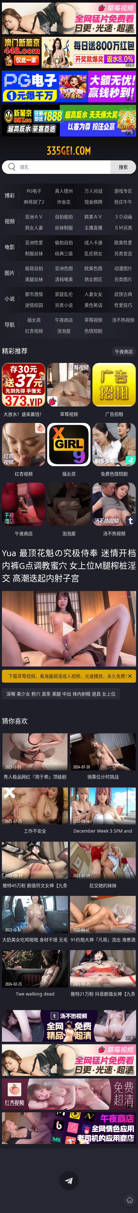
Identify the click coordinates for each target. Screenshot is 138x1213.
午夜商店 (64, 320)
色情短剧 (93, 331)
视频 (9, 221)
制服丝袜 (34, 253)
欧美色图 (93, 268)
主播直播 (93, 228)
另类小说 (64, 305)
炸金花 (64, 202)
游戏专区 (123, 191)
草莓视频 (93, 320)
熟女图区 (93, 279)
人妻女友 (93, 294)
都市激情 (34, 294)
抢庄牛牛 (123, 202)
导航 (9, 324)
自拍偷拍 (64, 217)
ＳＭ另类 (123, 228)
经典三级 (64, 253)
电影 (9, 247)
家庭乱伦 (64, 294)
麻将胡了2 (34, 202)
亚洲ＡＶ (34, 217)
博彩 (9, 195)
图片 (9, 272)
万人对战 (93, 191)
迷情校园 (34, 305)
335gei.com (69, 150)
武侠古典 (123, 294)
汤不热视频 (123, 320)
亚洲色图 (64, 268)
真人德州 (64, 191)
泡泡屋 (64, 331)
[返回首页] (129, 1200)
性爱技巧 (123, 305)
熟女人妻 (34, 228)
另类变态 (123, 253)
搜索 (123, 167)
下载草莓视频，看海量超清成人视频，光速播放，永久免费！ (69, 676)
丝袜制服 (64, 228)
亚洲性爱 (34, 242)
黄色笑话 (93, 305)
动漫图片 (123, 268)
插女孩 (34, 320)
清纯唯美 (64, 279)
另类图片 (123, 279)
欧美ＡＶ (93, 217)
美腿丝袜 (34, 279)
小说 (9, 298)
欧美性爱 (123, 242)
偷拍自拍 (64, 242)
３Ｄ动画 (123, 217)
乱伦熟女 (93, 253)
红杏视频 (34, 331)
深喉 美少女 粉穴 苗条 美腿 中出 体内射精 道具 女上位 (61, 694)
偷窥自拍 (34, 268)
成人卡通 (93, 242)
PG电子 (34, 191)
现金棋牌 (93, 202)
